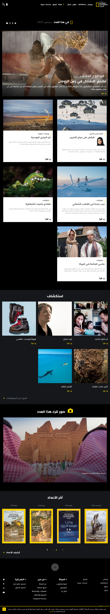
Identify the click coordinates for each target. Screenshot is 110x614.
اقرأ (102, 93)
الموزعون (63, 587)
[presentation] (63, 550)
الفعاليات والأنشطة (39, 591)
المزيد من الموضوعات (16, 398)
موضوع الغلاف (92, 76)
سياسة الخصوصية (39, 598)
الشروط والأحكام (40, 595)
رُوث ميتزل (67, 339)
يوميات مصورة (43, 134)
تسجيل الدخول (20, 587)
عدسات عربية (46, 4)
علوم (74, 4)
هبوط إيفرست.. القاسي (26, 339)
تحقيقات (99, 200)
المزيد (51, 611)
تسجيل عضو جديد (19, 584)
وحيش (89, 4)
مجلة (60, 4)
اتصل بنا (64, 591)
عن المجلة (42, 584)
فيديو (55, 4)
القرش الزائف (66, 386)
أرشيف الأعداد (13, 552)
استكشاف (82, 4)
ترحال (69, 4)
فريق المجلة (41, 587)
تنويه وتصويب (61, 584)
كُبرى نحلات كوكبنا (100, 386)
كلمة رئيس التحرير (96, 134)
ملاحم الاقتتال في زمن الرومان (82, 81)
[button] (56, 550)
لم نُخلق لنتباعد (101, 339)
